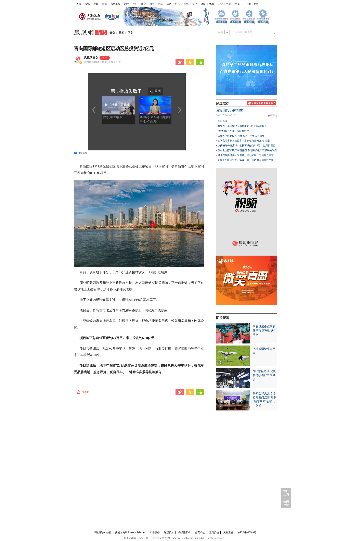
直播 (104, 3)
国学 (220, 3)
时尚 (152, 3)
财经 (126, 3)
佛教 (211, 3)
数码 (228, 3)
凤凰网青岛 (91, 57)
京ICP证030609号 (247, 532)
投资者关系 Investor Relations (130, 532)
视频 (95, 3)
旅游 (203, 3)
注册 (249, 3)
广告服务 (155, 532)
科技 (177, 3)
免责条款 (200, 532)
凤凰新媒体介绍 (102, 532)
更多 (237, 4)
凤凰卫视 (115, 3)
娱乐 (134, 3)
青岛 (112, 32)
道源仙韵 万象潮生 (229, 110)
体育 (143, 3)
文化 (194, 3)
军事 (186, 3)
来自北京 (102, 62)
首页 (78, 3)
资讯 (87, 3)
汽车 (160, 3)
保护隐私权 (184, 532)
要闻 (121, 32)
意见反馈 (214, 532)
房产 (169, 3)
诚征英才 (169, 532)
